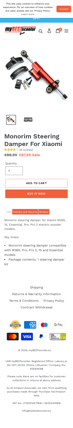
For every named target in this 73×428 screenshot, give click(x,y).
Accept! (63, 9)
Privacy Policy (53, 301)
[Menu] (66, 31)
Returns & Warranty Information (36, 294)
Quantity (11, 163)
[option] (9, 121)
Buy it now (36, 193)
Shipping (36, 287)
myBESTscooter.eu (40, 350)
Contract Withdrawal (37, 307)
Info (8, 212)
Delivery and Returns (25, 212)
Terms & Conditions (24, 301)
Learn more (27, 14)
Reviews (43, 212)
